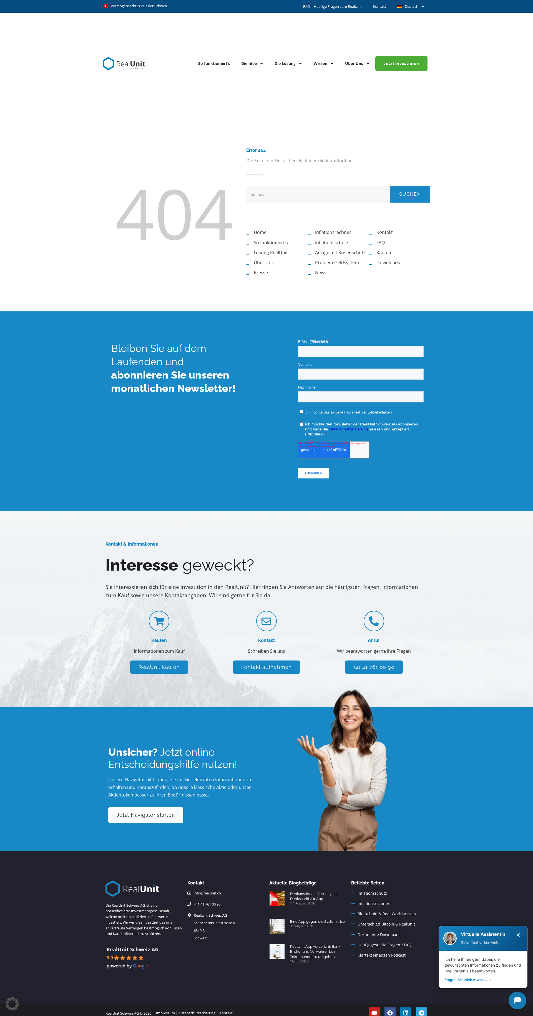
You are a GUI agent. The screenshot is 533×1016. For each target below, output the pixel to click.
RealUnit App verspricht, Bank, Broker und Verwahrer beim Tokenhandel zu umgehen (315, 951)
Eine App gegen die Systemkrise (317, 921)
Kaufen (159, 640)
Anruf (374, 640)
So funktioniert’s (214, 63)
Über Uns (354, 63)
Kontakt (379, 6)
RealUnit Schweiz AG (133, 949)
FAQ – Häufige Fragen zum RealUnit (332, 6)
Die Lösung (285, 63)
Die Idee (249, 63)
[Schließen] (518, 935)
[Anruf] (374, 621)
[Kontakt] (266, 621)
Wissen (320, 63)
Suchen (410, 194)
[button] (12, 1004)
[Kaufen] (159, 621)
